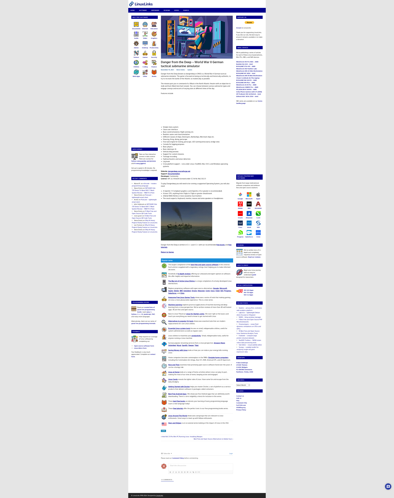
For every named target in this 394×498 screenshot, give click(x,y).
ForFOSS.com (241, 405)
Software (143, 10)
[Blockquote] (187, 472)
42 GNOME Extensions (244, 370)
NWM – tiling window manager (250, 317)
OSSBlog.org (240, 407)
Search (186, 10)
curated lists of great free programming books (146, 309)
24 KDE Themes (241, 365)
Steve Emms (180, 70)
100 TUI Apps (248, 292)
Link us (238, 398)
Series (176, 10)
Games (189, 70)
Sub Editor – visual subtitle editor (250, 345)
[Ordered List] (181, 472)
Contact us (240, 396)
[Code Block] (190, 472)
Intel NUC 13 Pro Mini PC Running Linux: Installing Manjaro (182, 437)
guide (254, 275)
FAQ (237, 401)
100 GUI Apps (248, 290)
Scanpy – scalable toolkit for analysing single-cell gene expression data (248, 349)
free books (220, 245)
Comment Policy (178, 458)
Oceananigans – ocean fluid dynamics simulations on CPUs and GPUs (249, 326)
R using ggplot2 (140, 163)
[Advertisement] (197, 111)
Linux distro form (140, 348)
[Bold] (170, 472)
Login (231, 453)
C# (142, 314)
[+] (199, 472)
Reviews (167, 10)
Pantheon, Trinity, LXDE (244, 372)
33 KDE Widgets (242, 367)
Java (148, 312)
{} (196, 472)
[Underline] (176, 472)
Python (133, 314)
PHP (153, 314)
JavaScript (147, 314)
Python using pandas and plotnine (143, 161)
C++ (138, 314)
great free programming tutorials (143, 323)
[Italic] (173, 472)
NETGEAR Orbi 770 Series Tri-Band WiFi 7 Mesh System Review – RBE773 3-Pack (143, 190)
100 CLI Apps (248, 295)
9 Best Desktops (242, 363)
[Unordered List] (184, 472)
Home (132, 10)
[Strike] (179, 472)
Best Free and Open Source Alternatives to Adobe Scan (213, 439)
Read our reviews (254, 257)
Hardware (155, 10)
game (163, 431)
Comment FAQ (241, 403)
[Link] (193, 472)
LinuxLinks (159, 495)
